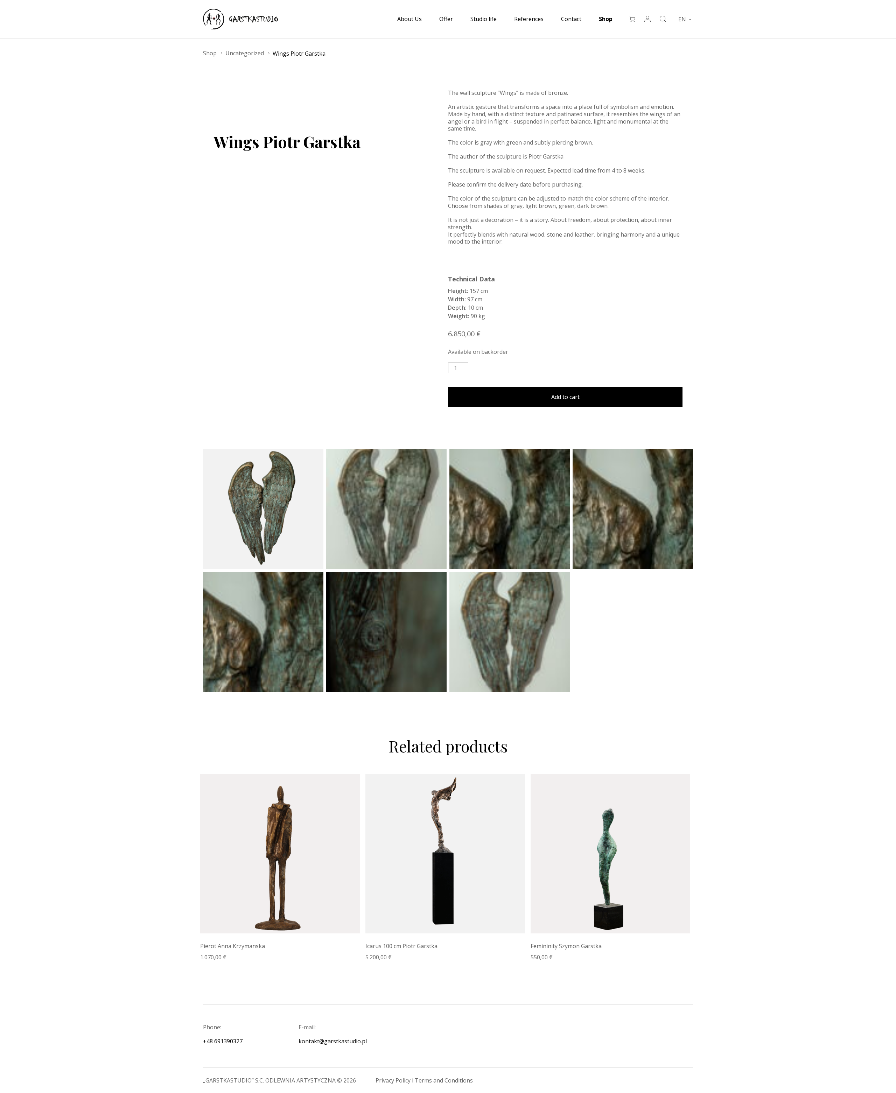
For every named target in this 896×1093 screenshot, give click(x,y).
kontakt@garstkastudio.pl (333, 1041)
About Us (409, 19)
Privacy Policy (394, 1080)
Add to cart (565, 397)
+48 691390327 (223, 1041)
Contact (571, 19)
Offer (446, 19)
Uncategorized (244, 53)
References (529, 19)
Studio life (483, 19)
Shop (605, 19)
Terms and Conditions (444, 1080)
